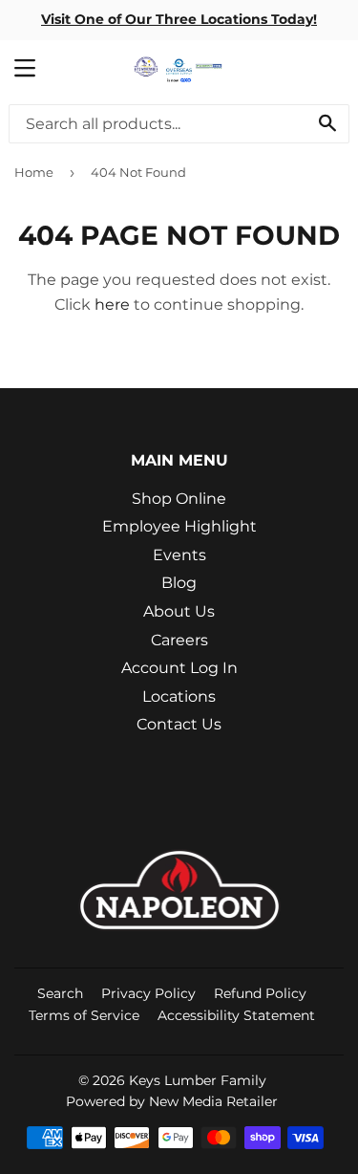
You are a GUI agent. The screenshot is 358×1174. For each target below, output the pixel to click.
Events (179, 555)
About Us (179, 611)
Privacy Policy (148, 993)
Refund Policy (260, 993)
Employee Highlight (179, 526)
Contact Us (179, 724)
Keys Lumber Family (197, 1080)
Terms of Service (84, 1015)
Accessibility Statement (236, 1015)
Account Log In (179, 668)
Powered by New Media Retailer (172, 1101)
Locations (179, 696)
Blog (179, 583)
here (112, 304)
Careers (179, 640)
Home (33, 172)
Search (60, 993)
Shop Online (179, 498)
